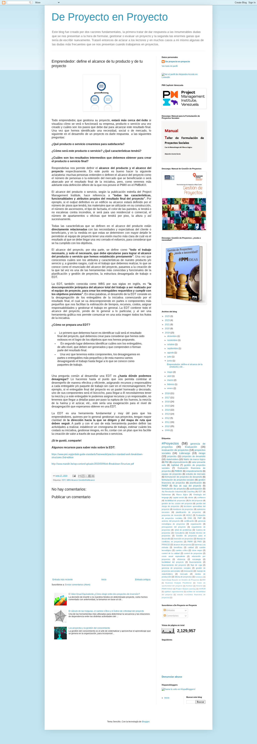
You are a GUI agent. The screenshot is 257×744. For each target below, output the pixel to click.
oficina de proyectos (183, 577)
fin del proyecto (195, 500)
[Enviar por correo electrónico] (79, 476)
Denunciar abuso (172, 676)
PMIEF (165, 486)
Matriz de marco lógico (194, 459)
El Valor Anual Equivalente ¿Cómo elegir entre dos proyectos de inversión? (104, 594)
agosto (170, 352)
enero (170, 388)
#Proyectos (170, 443)
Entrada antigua (142, 579)
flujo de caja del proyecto (187, 486)
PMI (167, 462)
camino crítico (182, 550)
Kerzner (199, 586)
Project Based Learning (185, 589)
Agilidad (175, 465)
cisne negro (197, 550)
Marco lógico (182, 494)
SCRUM (202, 589)
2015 (167, 406)
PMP (200, 518)
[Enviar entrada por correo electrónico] (74, 476)
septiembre (173, 348)
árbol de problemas (183, 530)
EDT (64, 480)
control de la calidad (171, 553)
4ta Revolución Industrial (172, 492)
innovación (188, 571)
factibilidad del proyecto (173, 562)
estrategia (196, 559)
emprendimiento (180, 462)
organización (196, 524)
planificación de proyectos (188, 512)
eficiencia (181, 559)
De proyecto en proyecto (177, 61)
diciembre (172, 336)
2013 (167, 414)
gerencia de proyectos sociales (176, 568)
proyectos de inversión (172, 515)
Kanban (189, 586)
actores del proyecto (171, 521)
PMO (199, 542)
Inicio (103, 579)
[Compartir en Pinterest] (93, 476)
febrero (171, 384)
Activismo (199, 577)
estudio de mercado (195, 474)
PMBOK (178, 471)
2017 (167, 397)
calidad (191, 547)
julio (169, 356)
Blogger (145, 721)
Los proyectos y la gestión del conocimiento (89, 628)
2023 (167, 320)
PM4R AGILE (167, 589)
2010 (167, 426)
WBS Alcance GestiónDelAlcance (81, 480)
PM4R (190, 542)
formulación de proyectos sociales (178, 480)
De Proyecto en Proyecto (110, 17)
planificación (196, 483)
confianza (201, 497)
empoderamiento (194, 471)
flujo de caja (196, 565)
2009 (167, 430)
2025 (167, 316)
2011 (167, 422)
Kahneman (166, 494)
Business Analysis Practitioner (178, 583)
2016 (167, 401)
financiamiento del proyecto (174, 565)
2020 (167, 328)
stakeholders (172, 459)
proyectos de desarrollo (193, 456)
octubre (171, 344)
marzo (170, 380)
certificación (189, 521)
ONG (190, 518)
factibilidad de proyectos (175, 500)
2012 (167, 418)
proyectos (172, 456)
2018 (167, 393)
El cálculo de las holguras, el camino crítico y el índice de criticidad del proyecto (106, 611)
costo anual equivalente (173, 556)
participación (196, 489)
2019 (167, 333)
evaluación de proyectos (175, 450)
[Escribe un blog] (83, 476)
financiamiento (195, 562)
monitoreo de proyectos (183, 509)
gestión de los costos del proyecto (177, 503)
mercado (184, 574)
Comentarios (172, 616)
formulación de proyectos (174, 489)
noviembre (172, 340)
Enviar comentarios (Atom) (77, 584)
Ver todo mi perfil (170, 66)
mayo (170, 372)
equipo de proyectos (172, 474)
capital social (178, 497)
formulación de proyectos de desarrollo (183, 477)
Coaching (191, 492)
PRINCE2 (166, 545)
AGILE (189, 515)
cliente (190, 497)
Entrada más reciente (62, 579)
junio (170, 360)
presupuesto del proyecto (174, 527)
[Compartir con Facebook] (89, 476)
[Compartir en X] (86, 476)
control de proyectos (193, 553)
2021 (167, 324)
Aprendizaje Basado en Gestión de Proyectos (180, 580)
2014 (167, 410)
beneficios (178, 547)
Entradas (170, 610)
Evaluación (191, 446)
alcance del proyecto (182, 545)
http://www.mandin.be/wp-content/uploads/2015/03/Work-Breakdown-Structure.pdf (93, 464)
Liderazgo (184, 453)
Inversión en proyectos (183, 539)
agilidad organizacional (174, 592)
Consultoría (179, 533)
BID (203, 580)
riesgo (202, 453)
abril (169, 376)
